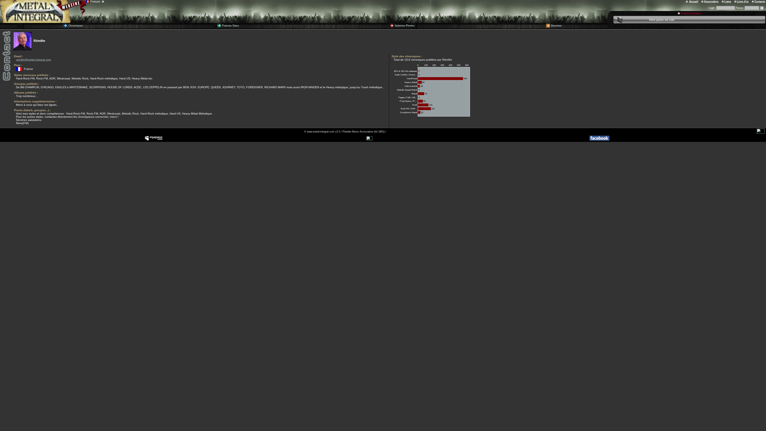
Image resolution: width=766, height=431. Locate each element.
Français (96, 1)
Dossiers (556, 25)
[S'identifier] (762, 8)
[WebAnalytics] (761, 132)
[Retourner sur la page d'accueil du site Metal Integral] (43, 11)
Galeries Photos (405, 25)
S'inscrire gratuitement (690, 13)
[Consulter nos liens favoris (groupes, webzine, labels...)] (723, 1)
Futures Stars (230, 25)
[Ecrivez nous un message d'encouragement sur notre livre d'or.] (735, 1)
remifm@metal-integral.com (33, 59)
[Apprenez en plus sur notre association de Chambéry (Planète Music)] (702, 1)
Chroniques (75, 25)
